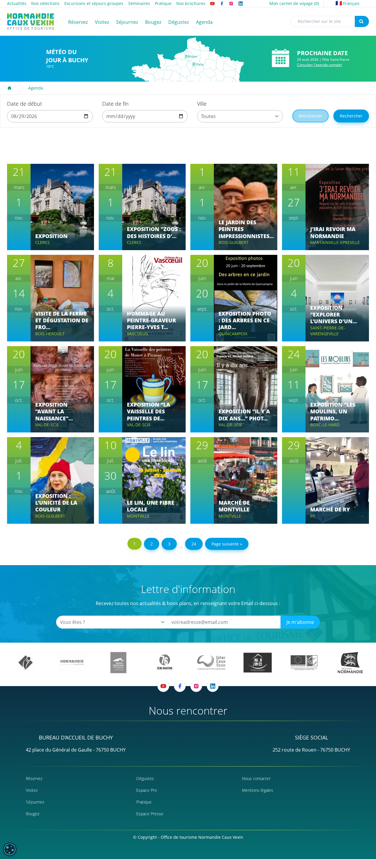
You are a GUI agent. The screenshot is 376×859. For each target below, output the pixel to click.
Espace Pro (146, 790)
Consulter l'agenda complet (319, 64)
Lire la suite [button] (52, 225)
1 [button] (134, 543)
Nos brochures (190, 3)
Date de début (24, 103)
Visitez (32, 790)
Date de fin (115, 103)
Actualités (16, 3)
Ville (202, 103)
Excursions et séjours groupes (93, 3)
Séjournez (35, 802)
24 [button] (194, 544)
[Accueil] (9, 88)
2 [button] (151, 544)
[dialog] (9, 849)
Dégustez (145, 778)
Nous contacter (256, 778)
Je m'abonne (300, 622)
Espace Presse (149, 813)
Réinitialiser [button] (310, 116)
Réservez (34, 778)
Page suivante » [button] (227, 544)
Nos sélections (45, 3)
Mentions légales (257, 790)
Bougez (32, 813)
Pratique (163, 3)
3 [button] (169, 544)
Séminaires (139, 3)
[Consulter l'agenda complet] (280, 58)
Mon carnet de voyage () (294, 3)
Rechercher (351, 116)
